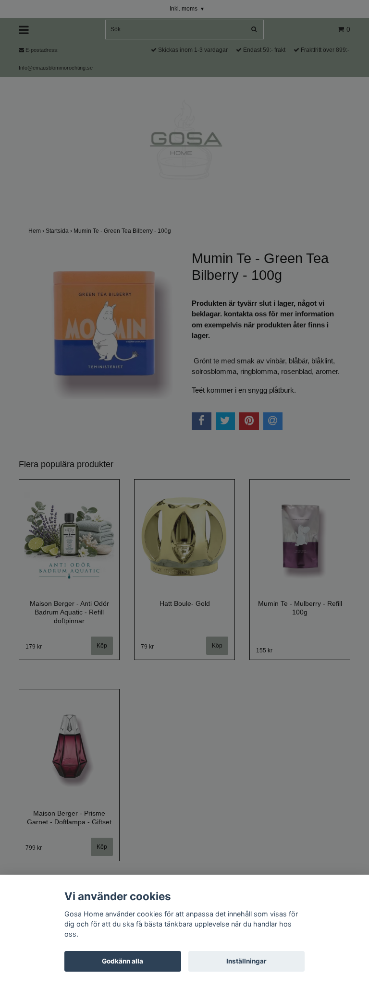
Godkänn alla (122, 961)
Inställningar (246, 961)
